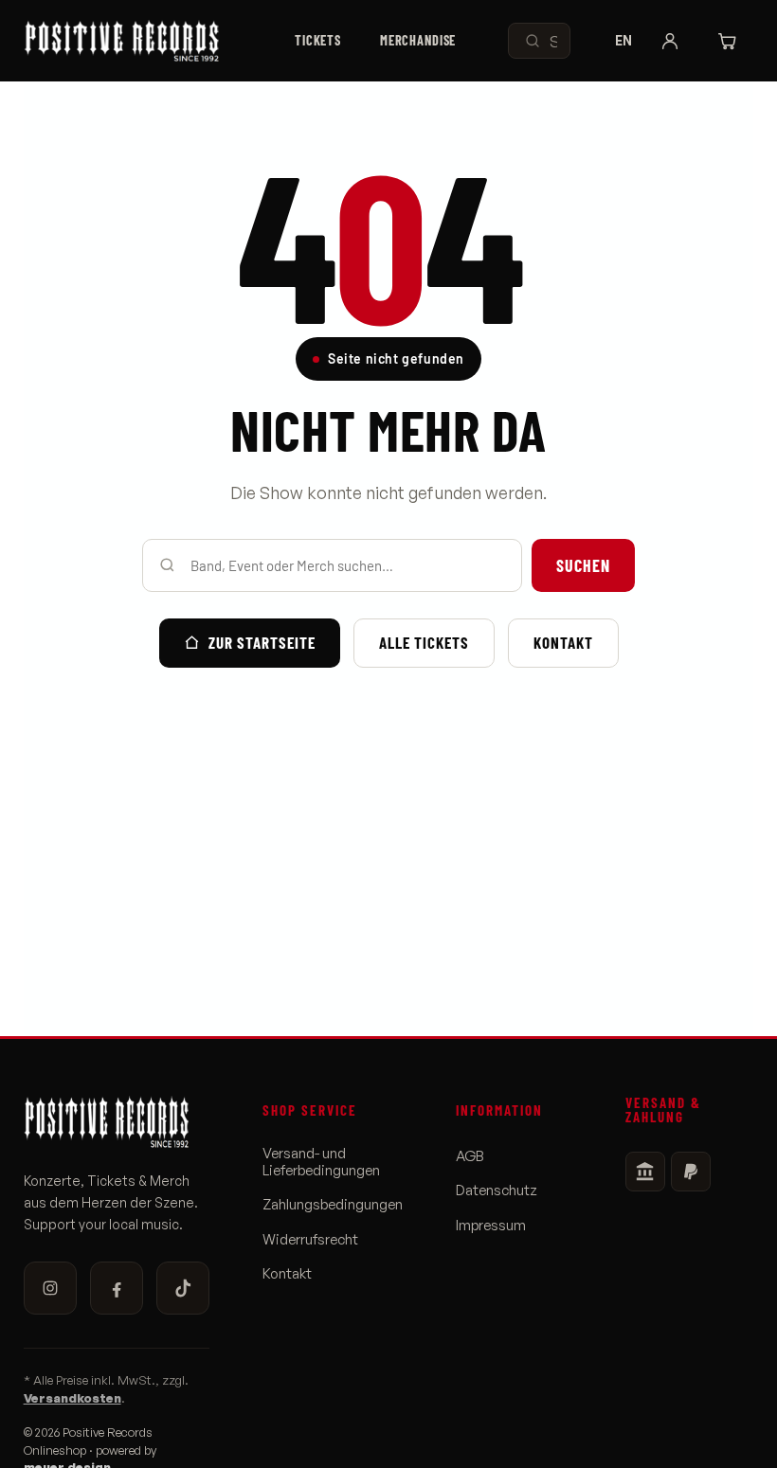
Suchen (583, 565)
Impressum (491, 1225)
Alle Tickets (424, 642)
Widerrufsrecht (310, 1239)
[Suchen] (532, 40)
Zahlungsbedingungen (332, 1204)
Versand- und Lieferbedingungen (321, 1162)
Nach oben (711, 1436)
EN (624, 40)
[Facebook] (116, 1288)
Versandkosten (72, 1397)
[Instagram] (50, 1288)
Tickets (318, 40)
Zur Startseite (262, 642)
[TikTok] (182, 1288)
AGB (470, 1156)
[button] (669, 41)
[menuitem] (318, 41)
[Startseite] (134, 41)
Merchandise (418, 40)
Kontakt (563, 642)
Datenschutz (496, 1190)
